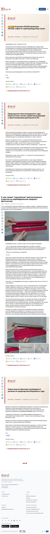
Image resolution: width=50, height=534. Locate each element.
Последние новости (6, 494)
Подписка (4, 507)
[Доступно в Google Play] (14, 526)
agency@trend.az (5, 487)
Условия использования (31, 507)
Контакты (28, 498)
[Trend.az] (6, 9)
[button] (2, 15)
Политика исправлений (31, 501)
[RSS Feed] (20, 520)
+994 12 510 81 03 (5, 486)
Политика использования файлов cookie (34, 513)
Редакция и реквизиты (31, 496)
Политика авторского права (32, 511)
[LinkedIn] (17, 520)
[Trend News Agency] (5, 475)
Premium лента (5, 496)
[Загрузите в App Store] (5, 526)
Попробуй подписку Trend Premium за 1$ (18, 90)
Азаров (8, 435)
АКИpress (39, 137)
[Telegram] (14, 520)
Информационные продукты (8, 509)
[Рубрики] (47, 9)
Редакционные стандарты (31, 500)
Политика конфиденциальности (33, 509)
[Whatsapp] (3, 520)
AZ (44, 531)
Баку (8, 77)
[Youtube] (11, 520)
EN (42, 531)
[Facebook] (5, 520)
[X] (8, 520)
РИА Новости (40, 411)
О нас (27, 494)
